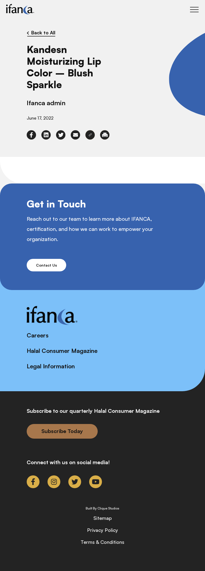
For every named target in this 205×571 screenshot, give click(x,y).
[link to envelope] (75, 135)
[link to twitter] (60, 135)
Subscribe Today (62, 431)
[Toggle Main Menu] (194, 9)
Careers (38, 335)
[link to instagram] (54, 481)
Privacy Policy (102, 530)
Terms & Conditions (102, 542)
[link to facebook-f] (31, 135)
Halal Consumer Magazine (62, 350)
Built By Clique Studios (102, 508)
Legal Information (51, 366)
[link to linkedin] (46, 135)
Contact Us (46, 265)
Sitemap (102, 518)
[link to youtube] (95, 481)
